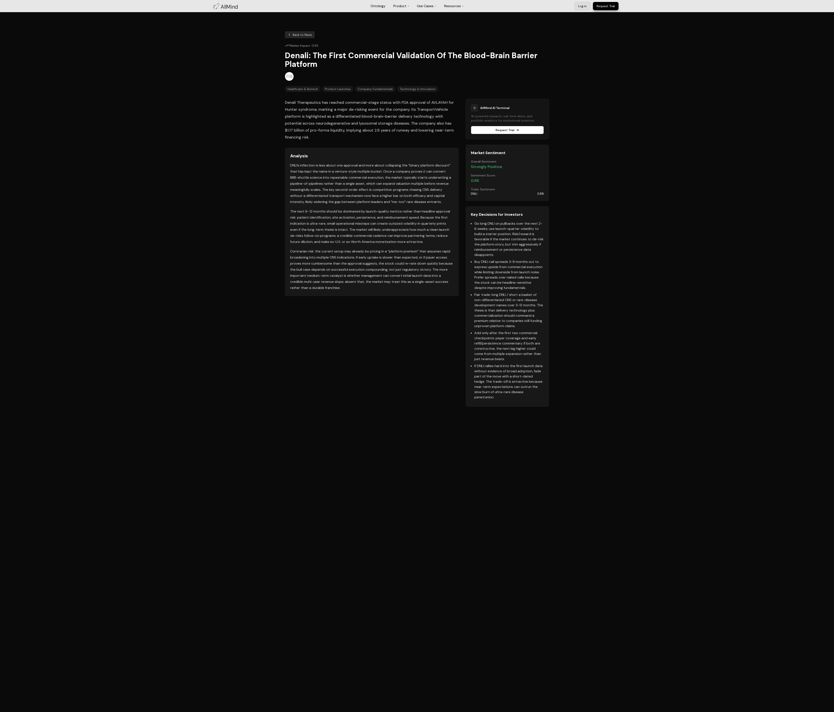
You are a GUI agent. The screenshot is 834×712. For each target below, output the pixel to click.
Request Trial (505, 130)
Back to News (302, 35)
